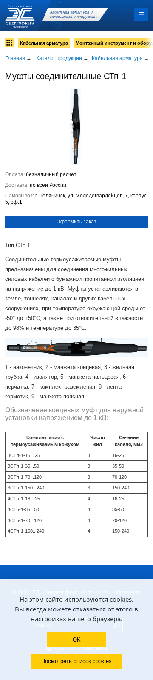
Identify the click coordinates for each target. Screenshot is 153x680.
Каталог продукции (59, 58)
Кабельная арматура (44, 43)
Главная (15, 58)
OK (77, 640)
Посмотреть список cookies (76, 661)
